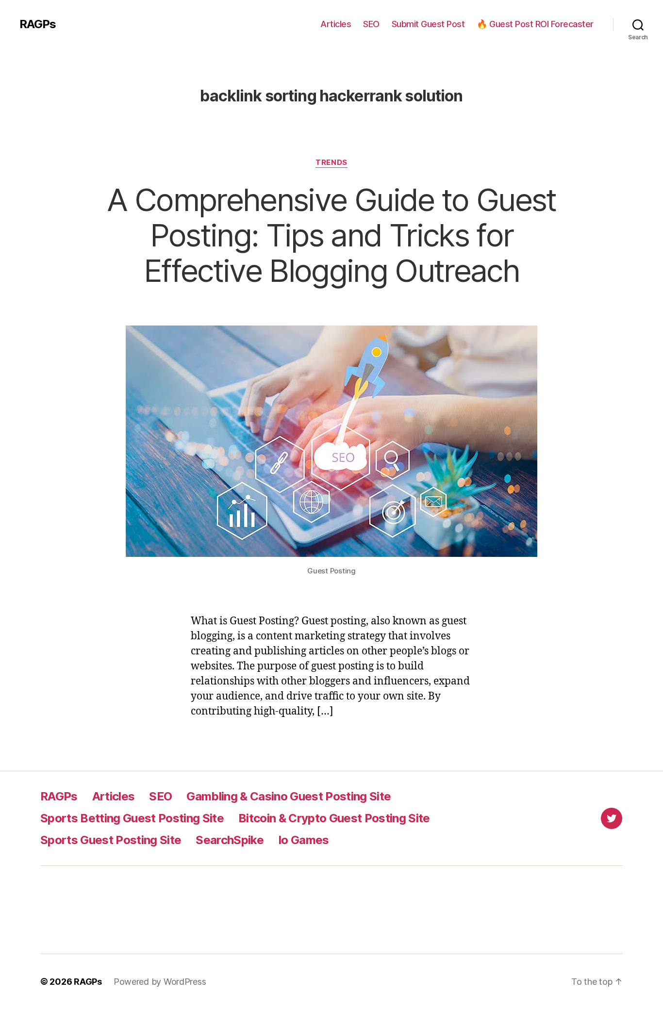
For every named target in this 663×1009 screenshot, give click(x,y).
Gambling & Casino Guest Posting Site (288, 796)
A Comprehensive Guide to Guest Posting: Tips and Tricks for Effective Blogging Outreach (331, 235)
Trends (331, 162)
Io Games (303, 840)
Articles (335, 24)
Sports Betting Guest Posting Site (132, 818)
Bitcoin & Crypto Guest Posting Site (334, 818)
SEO (371, 24)
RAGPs (37, 24)
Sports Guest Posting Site (110, 840)
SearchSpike (230, 840)
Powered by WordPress (160, 981)
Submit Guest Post (428, 24)
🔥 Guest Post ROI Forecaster (535, 24)
